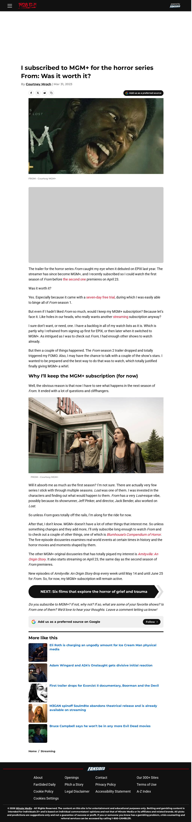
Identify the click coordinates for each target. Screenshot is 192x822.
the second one (74, 279)
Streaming (48, 751)
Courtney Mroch (38, 84)
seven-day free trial (100, 297)
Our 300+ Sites (147, 777)
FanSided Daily (45, 784)
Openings (72, 777)
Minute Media (24, 808)
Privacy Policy (105, 784)
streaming (120, 317)
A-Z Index (144, 791)
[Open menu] (10, 5)
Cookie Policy (43, 791)
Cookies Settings (46, 798)
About (38, 777)
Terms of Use (147, 784)
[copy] (51, 92)
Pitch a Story (74, 784)
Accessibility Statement (113, 791)
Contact (101, 777)
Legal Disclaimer (77, 791)
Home (32, 751)
